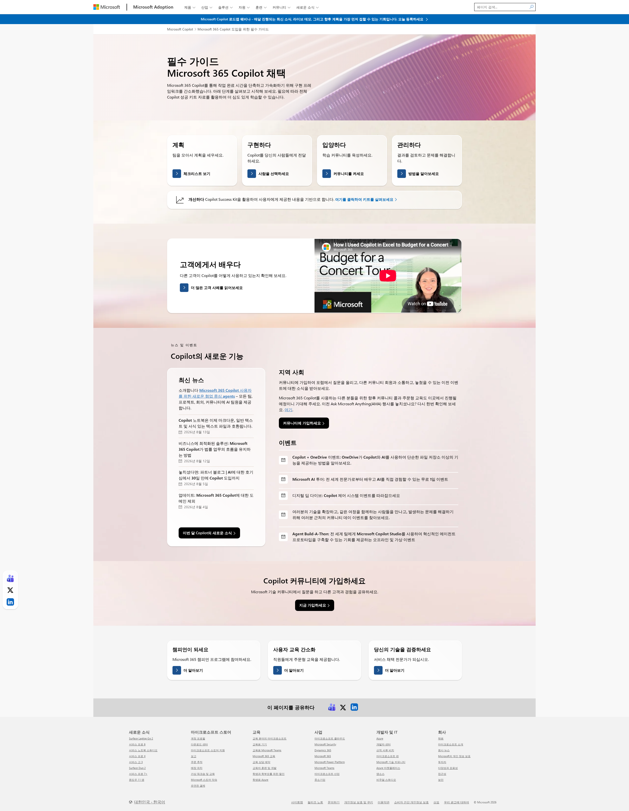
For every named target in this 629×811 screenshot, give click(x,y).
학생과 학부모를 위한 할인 (269, 774)
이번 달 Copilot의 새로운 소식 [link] (207, 532)
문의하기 (334, 802)
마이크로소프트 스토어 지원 (208, 750)
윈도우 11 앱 (136, 780)
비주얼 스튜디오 (386, 780)
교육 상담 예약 (261, 762)
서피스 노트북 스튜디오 (143, 750)
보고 (193, 756)
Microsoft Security (325, 744)
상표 (436, 802)
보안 (440, 780)
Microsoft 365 (322, 756)
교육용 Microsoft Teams (267, 750)
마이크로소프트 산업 (327, 774)
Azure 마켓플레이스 (388, 768)
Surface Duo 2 (137, 768)
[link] (331, 707)
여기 (288, 409)
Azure (379, 738)
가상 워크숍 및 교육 (203, 774)
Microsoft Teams (324, 768)
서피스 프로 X (137, 756)
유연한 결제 (198, 785)
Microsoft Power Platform (329, 762)
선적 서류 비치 (385, 750)
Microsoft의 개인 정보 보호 (454, 756)
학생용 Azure (260, 780)
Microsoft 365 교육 (264, 756)
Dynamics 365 (322, 750)
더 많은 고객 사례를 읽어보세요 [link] (217, 287)
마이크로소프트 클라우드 (329, 738)
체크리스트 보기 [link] (197, 173)
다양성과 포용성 (448, 768)
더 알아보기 (193, 670)
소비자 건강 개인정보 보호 (411, 802)
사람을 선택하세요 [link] (273, 173)
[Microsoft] (107, 7)
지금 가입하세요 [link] (312, 605)
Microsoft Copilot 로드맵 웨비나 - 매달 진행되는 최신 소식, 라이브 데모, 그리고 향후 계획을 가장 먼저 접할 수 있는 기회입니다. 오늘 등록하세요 (312, 19)
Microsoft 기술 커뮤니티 (390, 762)
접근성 (442, 774)
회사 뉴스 (444, 750)
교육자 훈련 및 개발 (264, 768)
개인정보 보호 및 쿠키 (358, 802)
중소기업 (319, 780)
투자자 (442, 762)
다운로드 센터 (199, 744)
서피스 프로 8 (137, 744)
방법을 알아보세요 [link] (423, 173)
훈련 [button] (261, 7)
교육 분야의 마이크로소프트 (269, 738)
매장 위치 (196, 768)
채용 (440, 738)
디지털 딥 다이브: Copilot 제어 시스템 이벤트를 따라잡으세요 (346, 495)
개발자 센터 (383, 744)
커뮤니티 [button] (281, 7)
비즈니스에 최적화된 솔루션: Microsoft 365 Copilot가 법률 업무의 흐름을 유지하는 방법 (215, 449)
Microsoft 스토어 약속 (204, 780)
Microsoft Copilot (180, 29)
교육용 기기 (260, 744)
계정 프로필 (198, 738)
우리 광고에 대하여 (456, 802)
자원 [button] (244, 7)
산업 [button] (206, 7)
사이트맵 (297, 802)
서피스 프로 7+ (138, 774)
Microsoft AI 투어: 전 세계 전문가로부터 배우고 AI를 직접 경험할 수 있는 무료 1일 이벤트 (370, 479)
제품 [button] (189, 7)
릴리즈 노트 (315, 802)
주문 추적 (196, 762)
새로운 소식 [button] (307, 7)
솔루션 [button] (225, 7)
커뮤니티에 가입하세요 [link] (302, 422)
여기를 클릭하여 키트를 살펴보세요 (364, 199)
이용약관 (383, 802)
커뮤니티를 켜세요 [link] (348, 173)
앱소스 (380, 774)
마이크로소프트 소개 (450, 744)
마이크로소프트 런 (387, 756)
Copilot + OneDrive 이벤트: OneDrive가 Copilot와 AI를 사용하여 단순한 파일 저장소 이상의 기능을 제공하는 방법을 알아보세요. (375, 459)
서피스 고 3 (136, 762)
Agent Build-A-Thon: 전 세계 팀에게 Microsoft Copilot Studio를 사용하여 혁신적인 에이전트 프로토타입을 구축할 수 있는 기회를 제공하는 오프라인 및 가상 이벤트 (374, 536)
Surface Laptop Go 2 (141, 738)
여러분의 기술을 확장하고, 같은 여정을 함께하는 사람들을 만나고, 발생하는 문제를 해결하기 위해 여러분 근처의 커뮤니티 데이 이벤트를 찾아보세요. (373, 514)
